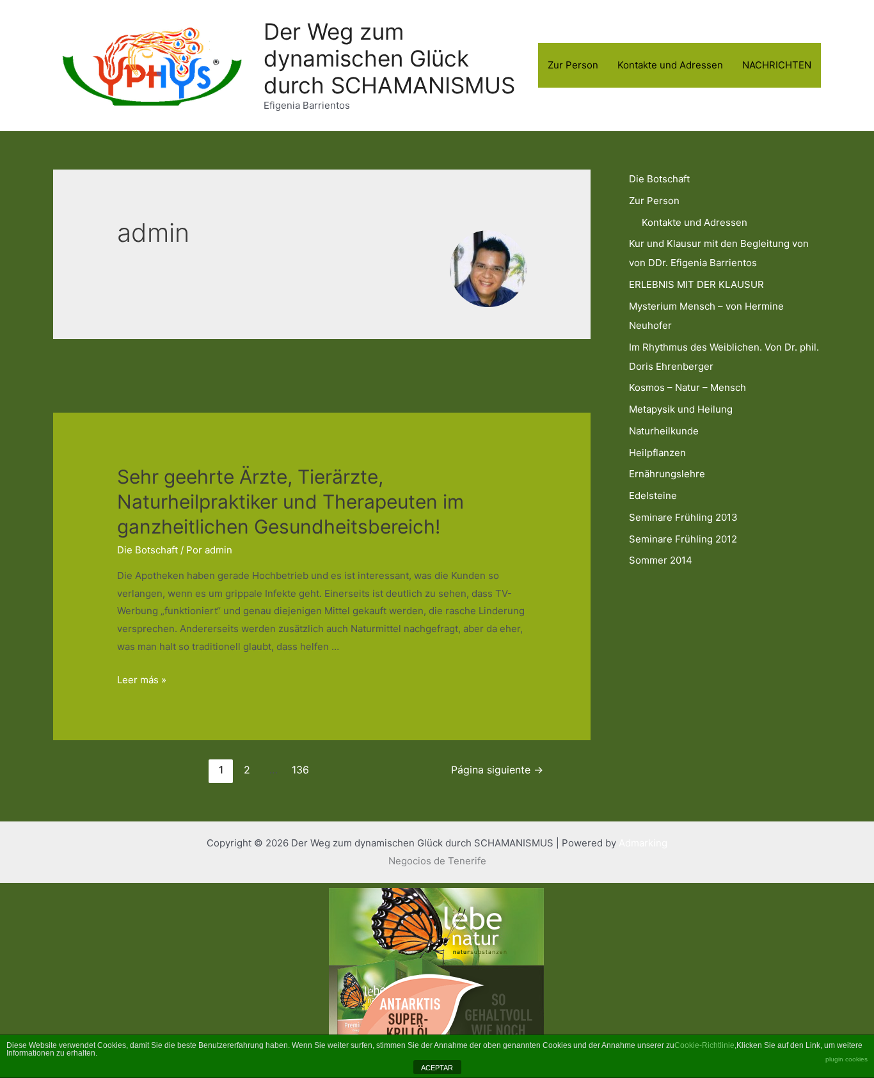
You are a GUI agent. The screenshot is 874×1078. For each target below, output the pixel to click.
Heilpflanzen (657, 453)
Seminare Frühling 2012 (683, 539)
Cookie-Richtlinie (704, 1045)
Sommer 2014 (660, 560)
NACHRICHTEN (776, 65)
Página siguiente (497, 770)
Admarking (643, 843)
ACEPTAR (437, 1068)
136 (300, 770)
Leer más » (141, 680)
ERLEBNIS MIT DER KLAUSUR (696, 284)
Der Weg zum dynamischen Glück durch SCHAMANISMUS (389, 58)
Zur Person (573, 65)
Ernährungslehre (667, 474)
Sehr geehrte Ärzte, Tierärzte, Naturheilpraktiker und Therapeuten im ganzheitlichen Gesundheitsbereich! (290, 501)
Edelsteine (653, 495)
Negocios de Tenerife (437, 861)
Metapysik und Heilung (681, 409)
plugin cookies (846, 1059)
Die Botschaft (147, 550)
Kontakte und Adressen (670, 65)
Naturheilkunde (664, 431)
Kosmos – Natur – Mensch (687, 387)
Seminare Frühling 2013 (683, 517)
